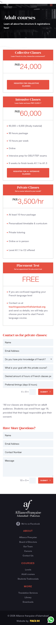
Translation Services (28, 593)
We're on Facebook (30, 524)
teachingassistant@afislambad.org (27, 306)
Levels (28, 569)
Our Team (28, 546)
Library (28, 597)
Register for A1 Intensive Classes (26, 172)
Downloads (28, 602)
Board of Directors (28, 542)
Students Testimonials (28, 579)
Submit (44, 392)
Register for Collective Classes (26, 84)
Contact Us (28, 555)
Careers (28, 551)
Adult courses (28, 574)
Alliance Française (28, 537)
